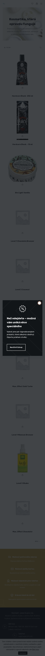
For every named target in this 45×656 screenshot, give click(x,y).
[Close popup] (39, 303)
